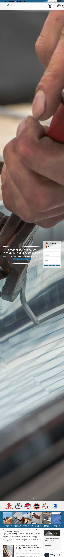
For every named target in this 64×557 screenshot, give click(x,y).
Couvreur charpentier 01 (19, 6)
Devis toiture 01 (32, 6)
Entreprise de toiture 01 (28, 6)
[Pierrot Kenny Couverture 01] (9, 6)
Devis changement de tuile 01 (45, 6)
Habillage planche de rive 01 (40, 6)
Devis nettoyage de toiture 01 (54, 6)
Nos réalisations (22, 259)
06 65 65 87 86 (20, 1)
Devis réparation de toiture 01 (59, 6)
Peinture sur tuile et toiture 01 (36, 6)
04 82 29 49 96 (9, 1)
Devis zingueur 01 (24, 6)
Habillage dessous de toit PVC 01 (50, 6)
